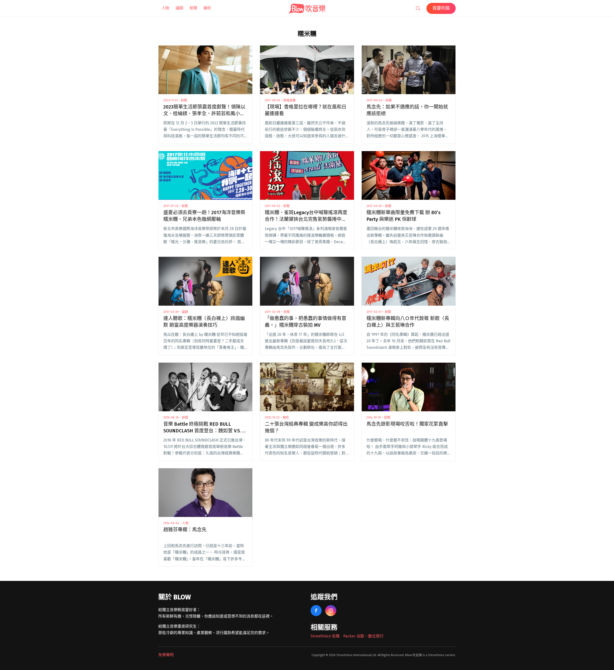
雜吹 (207, 8)
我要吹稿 (441, 8)
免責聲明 (166, 655)
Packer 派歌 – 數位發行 (363, 636)
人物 (165, 8)
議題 (179, 8)
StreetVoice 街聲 (325, 636)
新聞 (193, 8)
